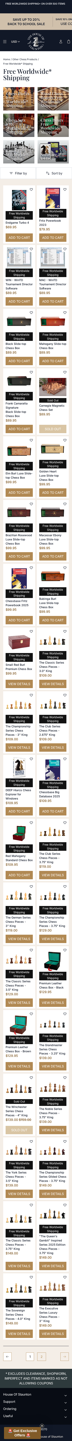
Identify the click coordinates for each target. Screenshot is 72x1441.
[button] (22, 1433)
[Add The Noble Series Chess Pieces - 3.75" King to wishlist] (65, 1078)
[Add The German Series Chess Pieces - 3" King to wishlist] (31, 886)
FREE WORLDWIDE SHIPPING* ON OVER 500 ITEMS (35, 3)
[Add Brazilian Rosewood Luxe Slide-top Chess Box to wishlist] (31, 504)
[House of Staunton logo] (36, 41)
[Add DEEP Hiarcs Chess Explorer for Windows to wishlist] (31, 759)
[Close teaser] (42, 1426)
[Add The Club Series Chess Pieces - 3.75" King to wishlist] (65, 823)
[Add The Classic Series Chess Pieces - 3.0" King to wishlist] (65, 631)
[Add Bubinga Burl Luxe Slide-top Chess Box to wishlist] (65, 568)
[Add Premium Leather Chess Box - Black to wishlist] (65, 950)
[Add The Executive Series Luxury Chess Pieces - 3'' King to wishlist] (65, 1277)
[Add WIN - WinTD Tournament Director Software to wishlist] (31, 249)
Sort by (57, 173)
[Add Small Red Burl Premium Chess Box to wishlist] (31, 631)
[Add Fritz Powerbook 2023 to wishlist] (65, 189)
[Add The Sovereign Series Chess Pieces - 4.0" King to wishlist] (31, 1277)
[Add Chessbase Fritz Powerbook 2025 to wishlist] (31, 568)
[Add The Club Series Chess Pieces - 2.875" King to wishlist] (65, 695)
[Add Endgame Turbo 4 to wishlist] (31, 189)
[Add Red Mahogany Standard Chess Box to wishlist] (31, 823)
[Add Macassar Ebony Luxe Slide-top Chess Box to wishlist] (65, 504)
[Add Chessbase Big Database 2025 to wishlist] (65, 759)
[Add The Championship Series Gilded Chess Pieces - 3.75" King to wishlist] (65, 1141)
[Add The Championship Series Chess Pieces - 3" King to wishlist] (31, 695)
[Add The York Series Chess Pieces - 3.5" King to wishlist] (31, 1141)
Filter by (21, 173)
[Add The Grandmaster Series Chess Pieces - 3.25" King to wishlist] (65, 1014)
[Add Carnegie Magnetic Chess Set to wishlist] (65, 372)
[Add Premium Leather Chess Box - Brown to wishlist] (31, 1014)
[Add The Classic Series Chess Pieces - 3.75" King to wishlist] (31, 1205)
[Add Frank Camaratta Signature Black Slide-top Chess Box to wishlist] (31, 372)
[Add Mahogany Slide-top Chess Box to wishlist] (65, 313)
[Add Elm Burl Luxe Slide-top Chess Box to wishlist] (31, 440)
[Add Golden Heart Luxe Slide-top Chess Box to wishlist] (65, 440)
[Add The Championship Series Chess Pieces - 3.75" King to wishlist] (65, 886)
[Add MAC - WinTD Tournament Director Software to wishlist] (65, 249)
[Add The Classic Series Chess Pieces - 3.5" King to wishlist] (31, 950)
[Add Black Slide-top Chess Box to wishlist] (31, 313)
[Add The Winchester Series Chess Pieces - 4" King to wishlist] (31, 1078)
